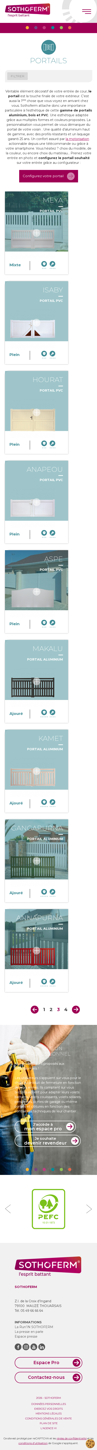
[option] (48, 1209)
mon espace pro (43, 1126)
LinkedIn (41, 1346)
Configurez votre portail (43, 176)
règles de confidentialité (72, 1438)
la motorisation (77, 139)
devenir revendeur (45, 1140)
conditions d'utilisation (33, 1443)
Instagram (26, 1346)
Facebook (18, 1346)
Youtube (33, 1346)
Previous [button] (7, 1208)
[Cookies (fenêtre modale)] (90, 1443)
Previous (35, 1010)
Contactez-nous (46, 1377)
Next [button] (89, 1208)
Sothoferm (27, 11)
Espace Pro (46, 1362)
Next (76, 1010)
